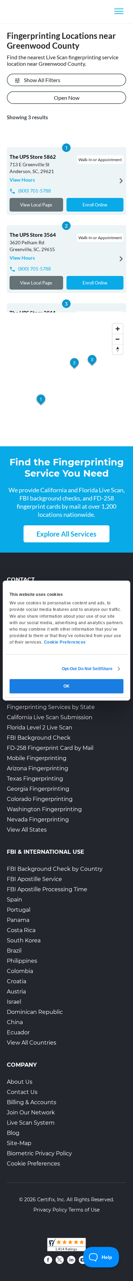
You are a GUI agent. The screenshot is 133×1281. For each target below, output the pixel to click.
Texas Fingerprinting (35, 778)
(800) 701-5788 (34, 191)
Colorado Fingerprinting (40, 799)
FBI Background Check (39, 738)
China (15, 1022)
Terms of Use (84, 1210)
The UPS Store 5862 (33, 157)
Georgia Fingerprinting (38, 789)
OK (66, 686)
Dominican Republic (35, 1012)
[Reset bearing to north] (118, 349)
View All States (27, 830)
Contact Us (22, 1092)
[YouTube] (83, 1260)
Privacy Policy (50, 1210)
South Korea (24, 940)
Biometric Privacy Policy (39, 1153)
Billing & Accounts (31, 1102)
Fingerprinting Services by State (51, 707)
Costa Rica (21, 930)
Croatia (16, 981)
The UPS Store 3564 (33, 235)
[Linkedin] (71, 1260)
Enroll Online (95, 204)
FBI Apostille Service (34, 879)
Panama (18, 920)
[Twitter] (60, 1260)
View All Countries (31, 1042)
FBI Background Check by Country (55, 869)
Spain (14, 899)
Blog (13, 1133)
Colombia (20, 971)
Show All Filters (42, 80)
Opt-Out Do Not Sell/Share (87, 668)
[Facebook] (48, 1260)
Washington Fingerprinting (44, 809)
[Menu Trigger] (119, 11)
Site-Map (19, 1143)
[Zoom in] (118, 329)
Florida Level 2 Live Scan (39, 727)
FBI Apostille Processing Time (47, 889)
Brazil (14, 950)
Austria (16, 991)
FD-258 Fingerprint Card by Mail (50, 748)
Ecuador (18, 1032)
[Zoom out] (118, 339)
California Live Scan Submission (49, 717)
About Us (19, 1082)
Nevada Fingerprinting (38, 819)
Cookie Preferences (33, 1163)
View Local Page (36, 204)
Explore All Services (66, 534)
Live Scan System (31, 1123)
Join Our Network (31, 1112)
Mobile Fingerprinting (36, 758)
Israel (14, 1002)
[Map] (66, 379)
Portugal (18, 910)
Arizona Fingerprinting (37, 768)
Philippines (22, 961)
